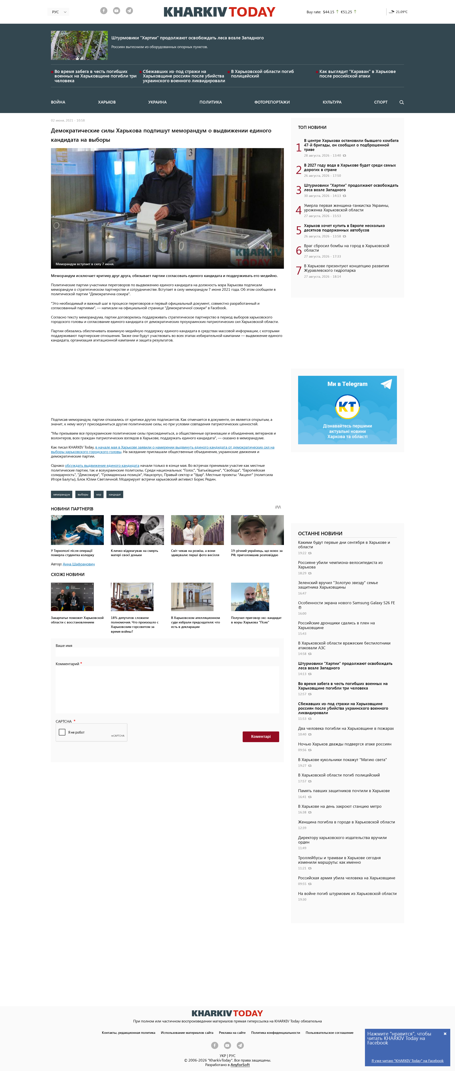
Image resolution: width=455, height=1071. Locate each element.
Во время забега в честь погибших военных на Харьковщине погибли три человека (95, 75)
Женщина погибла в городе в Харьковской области (346, 821)
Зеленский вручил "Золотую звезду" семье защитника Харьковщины (338, 585)
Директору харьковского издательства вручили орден (342, 839)
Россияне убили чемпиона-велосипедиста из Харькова (340, 564)
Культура (332, 101)
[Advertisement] (167, 380)
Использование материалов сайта (187, 1032)
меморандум (61, 494)
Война (58, 101)
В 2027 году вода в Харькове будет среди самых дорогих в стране (350, 167)
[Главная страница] (227, 1013)
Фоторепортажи (272, 101)
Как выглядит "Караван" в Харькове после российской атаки (357, 73)
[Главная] (220, 12)
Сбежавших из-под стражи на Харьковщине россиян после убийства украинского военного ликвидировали (184, 75)
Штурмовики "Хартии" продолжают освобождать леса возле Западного (187, 38)
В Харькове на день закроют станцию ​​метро (340, 806)
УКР (223, 1055)
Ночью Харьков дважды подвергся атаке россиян (344, 743)
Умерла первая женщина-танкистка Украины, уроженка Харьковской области (346, 207)
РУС (232, 1055)
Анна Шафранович (79, 563)
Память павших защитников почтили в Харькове (344, 790)
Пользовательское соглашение (329, 1032)
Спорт (380, 101)
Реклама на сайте (232, 1032)
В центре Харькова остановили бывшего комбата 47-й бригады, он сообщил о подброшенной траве (351, 145)
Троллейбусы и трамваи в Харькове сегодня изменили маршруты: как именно (339, 860)
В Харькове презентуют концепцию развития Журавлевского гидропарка (346, 268)
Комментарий (67, 663)
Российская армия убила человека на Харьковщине (346, 877)
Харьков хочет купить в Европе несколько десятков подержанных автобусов (344, 227)
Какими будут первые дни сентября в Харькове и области (344, 544)
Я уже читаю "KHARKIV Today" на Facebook (408, 1060)
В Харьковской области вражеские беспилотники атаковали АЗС (344, 645)
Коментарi (261, 737)
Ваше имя (64, 645)
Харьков (107, 101)
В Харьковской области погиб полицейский (262, 73)
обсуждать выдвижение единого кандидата (102, 465)
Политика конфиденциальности (275, 1032)
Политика (211, 101)
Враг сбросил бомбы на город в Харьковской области (346, 248)
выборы (83, 494)
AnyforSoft (240, 1064)
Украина (157, 101)
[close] (445, 1033)
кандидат (115, 494)
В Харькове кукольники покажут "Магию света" (342, 759)
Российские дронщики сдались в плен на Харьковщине (336, 625)
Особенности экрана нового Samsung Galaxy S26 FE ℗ (346, 605)
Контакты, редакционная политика (128, 1032)
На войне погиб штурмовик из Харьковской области (347, 893)
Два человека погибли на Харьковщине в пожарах (346, 728)
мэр (98, 494)
